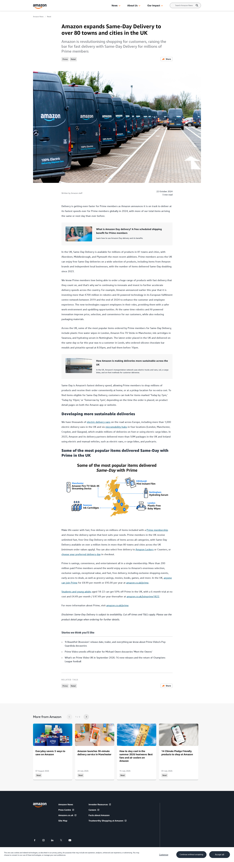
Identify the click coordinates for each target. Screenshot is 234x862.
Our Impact (153, 5)
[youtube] (71, 840)
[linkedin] (54, 840)
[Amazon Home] (40, 6)
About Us (132, 5)
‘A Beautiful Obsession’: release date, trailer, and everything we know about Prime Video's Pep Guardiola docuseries (115, 643)
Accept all (219, 854)
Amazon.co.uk (65, 815)
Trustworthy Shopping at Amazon (106, 820)
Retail (49, 17)
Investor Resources (98, 804)
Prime (65, 59)
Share (168, 59)
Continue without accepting (191, 854)
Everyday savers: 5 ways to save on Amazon (50, 753)
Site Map (62, 820)
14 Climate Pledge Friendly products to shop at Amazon (177, 753)
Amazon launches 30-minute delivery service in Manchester (94, 753)
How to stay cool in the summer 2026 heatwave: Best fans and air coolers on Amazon (135, 756)
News (115, 5)
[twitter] (62, 840)
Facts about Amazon (99, 815)
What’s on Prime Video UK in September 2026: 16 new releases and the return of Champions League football (115, 659)
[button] (119, 5)
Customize (163, 854)
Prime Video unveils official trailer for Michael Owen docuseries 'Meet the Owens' (108, 651)
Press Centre (64, 809)
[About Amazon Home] (39, 805)
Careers (92, 809)
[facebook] (36, 840)
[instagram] (45, 840)
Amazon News (38, 17)
